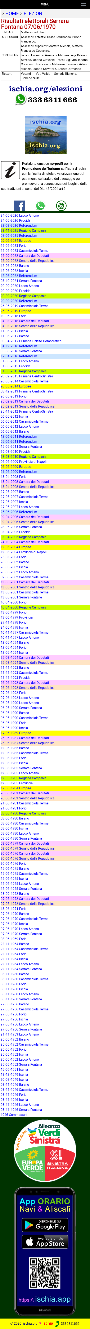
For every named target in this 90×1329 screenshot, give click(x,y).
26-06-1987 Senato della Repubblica (27, 743)
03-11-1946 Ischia (14, 1100)
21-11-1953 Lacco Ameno (20, 1034)
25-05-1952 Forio (14, 1049)
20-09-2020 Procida (15, 291)
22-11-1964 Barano (15, 944)
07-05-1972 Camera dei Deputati (25, 899)
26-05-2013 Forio (14, 396)
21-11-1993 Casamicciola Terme (25, 673)
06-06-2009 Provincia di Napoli (23, 462)
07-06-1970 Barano (15, 914)
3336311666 (70, 1323)
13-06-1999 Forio (14, 612)
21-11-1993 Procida (15, 678)
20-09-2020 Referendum (19, 301)
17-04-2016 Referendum (19, 356)
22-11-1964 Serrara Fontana (21, 969)
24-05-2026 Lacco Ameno (20, 215)
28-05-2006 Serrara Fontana (21, 527)
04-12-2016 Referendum (19, 346)
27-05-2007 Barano (15, 492)
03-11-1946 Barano (15, 1085)
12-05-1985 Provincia (17, 783)
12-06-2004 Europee (16, 547)
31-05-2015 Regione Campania (23, 371)
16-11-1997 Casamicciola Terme (25, 632)
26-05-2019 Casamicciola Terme (25, 306)
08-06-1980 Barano (15, 818)
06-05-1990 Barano (15, 713)
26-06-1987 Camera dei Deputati (25, 738)
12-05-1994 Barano (15, 643)
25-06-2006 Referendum (19, 512)
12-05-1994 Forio (14, 648)
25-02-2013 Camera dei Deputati (25, 401)
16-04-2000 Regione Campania (23, 607)
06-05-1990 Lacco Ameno (20, 703)
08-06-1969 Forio (14, 939)
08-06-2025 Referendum (19, 236)
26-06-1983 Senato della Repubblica (27, 798)
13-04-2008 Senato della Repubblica (27, 487)
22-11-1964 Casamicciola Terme (25, 949)
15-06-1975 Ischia (14, 879)
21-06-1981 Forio (14, 808)
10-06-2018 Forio (14, 316)
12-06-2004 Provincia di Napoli (23, 552)
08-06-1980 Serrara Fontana (21, 838)
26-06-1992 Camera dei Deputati (25, 683)
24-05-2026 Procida (15, 221)
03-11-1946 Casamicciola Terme (25, 1090)
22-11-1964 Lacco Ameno (20, 964)
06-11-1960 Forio (14, 984)
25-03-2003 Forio (14, 557)
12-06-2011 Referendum (19, 437)
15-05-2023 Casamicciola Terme (25, 251)
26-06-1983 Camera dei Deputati (25, 793)
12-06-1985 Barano (15, 748)
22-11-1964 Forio (14, 954)
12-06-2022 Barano (15, 266)
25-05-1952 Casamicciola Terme (25, 1044)
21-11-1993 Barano (15, 668)
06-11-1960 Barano (15, 974)
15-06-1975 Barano (15, 869)
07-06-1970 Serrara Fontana (21, 934)
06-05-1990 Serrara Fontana (21, 708)
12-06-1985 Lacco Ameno (20, 773)
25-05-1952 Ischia (14, 1054)
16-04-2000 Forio (14, 602)
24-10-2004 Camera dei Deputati (25, 542)
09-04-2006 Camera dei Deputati (25, 517)
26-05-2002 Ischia (14, 567)
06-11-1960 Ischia (14, 989)
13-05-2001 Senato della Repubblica (27, 587)
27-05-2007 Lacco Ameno (20, 507)
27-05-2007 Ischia (14, 502)
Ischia (47, 1323)
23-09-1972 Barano (15, 894)
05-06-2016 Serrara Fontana (21, 351)
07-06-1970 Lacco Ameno (20, 929)
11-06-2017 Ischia (14, 331)
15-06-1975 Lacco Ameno (20, 884)
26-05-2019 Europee (16, 311)
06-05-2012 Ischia (14, 416)
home (12, 13)
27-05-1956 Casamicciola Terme (25, 1009)
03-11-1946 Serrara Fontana (21, 1110)
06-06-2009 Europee (16, 467)
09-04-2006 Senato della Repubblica (27, 522)
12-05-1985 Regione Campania (23, 778)
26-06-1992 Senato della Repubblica (27, 688)
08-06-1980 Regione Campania (23, 813)
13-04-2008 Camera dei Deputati (25, 482)
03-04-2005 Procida (15, 532)
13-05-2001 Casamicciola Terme (25, 592)
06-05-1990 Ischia (14, 728)
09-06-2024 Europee (16, 241)
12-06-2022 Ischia (14, 271)
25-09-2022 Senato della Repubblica (27, 261)
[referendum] (45, 1151)
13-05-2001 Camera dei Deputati (25, 582)
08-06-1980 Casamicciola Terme (25, 823)
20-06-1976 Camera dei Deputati (25, 854)
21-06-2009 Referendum (19, 472)
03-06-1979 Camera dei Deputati (25, 843)
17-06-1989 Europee (16, 733)
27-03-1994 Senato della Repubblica (27, 663)
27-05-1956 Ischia (14, 1019)
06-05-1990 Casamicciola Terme (25, 718)
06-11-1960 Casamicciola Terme (25, 979)
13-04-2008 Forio (14, 477)
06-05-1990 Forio (14, 723)
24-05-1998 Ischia (14, 627)
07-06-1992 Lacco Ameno (20, 698)
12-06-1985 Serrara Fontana (21, 768)
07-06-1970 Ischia (14, 924)
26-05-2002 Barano (15, 562)
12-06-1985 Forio (14, 758)
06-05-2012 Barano (15, 432)
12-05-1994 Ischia (14, 653)
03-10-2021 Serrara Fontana (21, 281)
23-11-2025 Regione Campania (23, 231)
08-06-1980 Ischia (14, 828)
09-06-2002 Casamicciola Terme (25, 577)
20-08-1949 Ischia (14, 1080)
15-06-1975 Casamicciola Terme (25, 874)
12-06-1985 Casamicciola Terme (25, 753)
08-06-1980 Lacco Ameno (20, 833)
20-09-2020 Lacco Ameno (20, 286)
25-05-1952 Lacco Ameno (20, 1059)
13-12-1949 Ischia (14, 1075)
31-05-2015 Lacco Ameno (20, 361)
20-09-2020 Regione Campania (23, 296)
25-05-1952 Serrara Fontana (21, 1065)
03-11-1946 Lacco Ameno (20, 1105)
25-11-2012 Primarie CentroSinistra (27, 411)
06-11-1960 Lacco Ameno (20, 994)
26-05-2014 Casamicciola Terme (25, 381)
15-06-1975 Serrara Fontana (21, 889)
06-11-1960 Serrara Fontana (21, 999)
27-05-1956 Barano (15, 1004)
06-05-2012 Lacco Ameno (20, 426)
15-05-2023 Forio (14, 246)
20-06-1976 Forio (14, 864)
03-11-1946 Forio (14, 1095)
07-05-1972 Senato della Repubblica (27, 904)
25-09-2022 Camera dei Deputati (25, 256)
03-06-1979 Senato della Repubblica (27, 848)
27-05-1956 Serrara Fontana (21, 1029)
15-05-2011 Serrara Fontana (21, 447)
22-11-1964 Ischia (14, 959)
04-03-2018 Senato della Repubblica (27, 326)
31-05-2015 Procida (15, 366)
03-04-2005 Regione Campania (23, 537)
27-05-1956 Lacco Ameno (20, 1024)
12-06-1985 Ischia (14, 763)
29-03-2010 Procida (15, 452)
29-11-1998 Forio (14, 622)
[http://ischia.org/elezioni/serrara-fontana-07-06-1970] (61, 205)
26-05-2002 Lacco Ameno (20, 572)
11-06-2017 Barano (15, 336)
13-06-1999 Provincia (17, 617)
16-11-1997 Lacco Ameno (20, 637)
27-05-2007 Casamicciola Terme (25, 497)
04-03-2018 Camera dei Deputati (25, 321)
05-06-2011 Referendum (19, 442)
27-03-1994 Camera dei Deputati (25, 658)
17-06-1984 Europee (16, 788)
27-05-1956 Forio (14, 1014)
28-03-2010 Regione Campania (23, 457)
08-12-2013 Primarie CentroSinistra (27, 391)
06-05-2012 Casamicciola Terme (25, 421)
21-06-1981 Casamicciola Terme (25, 803)
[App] (45, 1251)
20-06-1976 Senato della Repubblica (27, 859)
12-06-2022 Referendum (19, 276)
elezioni (34, 13)
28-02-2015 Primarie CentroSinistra (27, 376)
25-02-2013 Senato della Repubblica (27, 406)
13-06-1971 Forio (14, 909)
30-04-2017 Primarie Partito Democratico (31, 341)
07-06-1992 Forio (14, 693)
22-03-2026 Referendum (19, 226)
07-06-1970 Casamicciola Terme (25, 919)
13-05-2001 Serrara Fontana (21, 597)
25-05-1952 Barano (15, 1039)
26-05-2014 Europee (16, 386)
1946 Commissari (14, 1115)
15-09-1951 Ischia (14, 1070)
